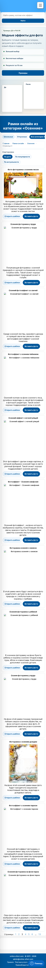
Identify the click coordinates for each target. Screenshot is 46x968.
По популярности (22, 157)
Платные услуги (21, 962)
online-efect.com (17, 956)
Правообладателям (23, 965)
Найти (23, 21)
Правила (10, 962)
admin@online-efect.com (23, 959)
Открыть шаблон (12, 216)
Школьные (8, 137)
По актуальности (11, 162)
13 (39, 934)
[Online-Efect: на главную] (18, 6)
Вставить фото (31, 216)
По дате (7, 157)
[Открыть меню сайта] (40, 5)
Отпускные (22, 137)
